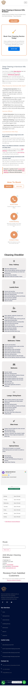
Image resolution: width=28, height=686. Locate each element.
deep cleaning (17, 71)
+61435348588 (14, 566)
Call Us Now (19, 186)
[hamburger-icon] (25, 2)
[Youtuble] (11, 603)
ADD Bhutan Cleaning (13, 74)
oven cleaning (20, 152)
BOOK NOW (14, 49)
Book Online (9, 186)
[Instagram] (7, 603)
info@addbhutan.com (11, 567)
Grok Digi (10, 682)
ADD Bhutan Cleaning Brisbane (12, 521)
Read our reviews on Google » (14, 580)
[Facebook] (3, 603)
